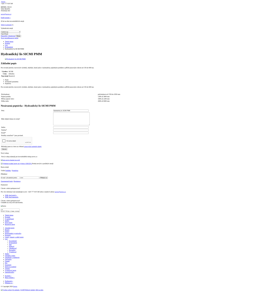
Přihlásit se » (9, 283)
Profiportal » (9, 281)
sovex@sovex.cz (6, 14)
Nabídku (8, 170)
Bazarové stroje (13, 38)
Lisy (6, 45)
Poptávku (15, 170)
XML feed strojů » (11, 195)
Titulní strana (9, 41)
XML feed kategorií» (12, 197)
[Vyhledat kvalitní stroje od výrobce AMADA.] (16, 163)
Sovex (15, 286)
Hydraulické (9, 47)
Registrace (17, 181)
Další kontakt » (6, 18)
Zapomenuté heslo (7, 181)
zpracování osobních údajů (32, 146)
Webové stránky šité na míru (34, 290)
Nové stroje (4, 38)
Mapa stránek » (10, 277)
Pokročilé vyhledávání (8, 36)
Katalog (7, 43)
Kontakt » (8, 276)
